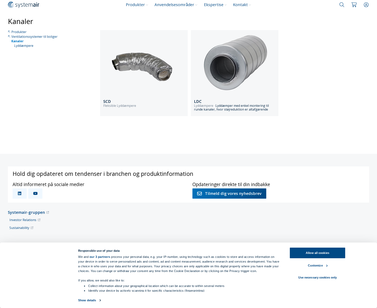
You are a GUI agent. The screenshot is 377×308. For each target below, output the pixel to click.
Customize (315, 265)
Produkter (135, 4)
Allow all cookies (317, 253)
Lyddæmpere (23, 46)
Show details (87, 300)
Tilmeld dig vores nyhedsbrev (233, 193)
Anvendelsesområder (174, 4)
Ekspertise (213, 4)
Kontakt (240, 4)
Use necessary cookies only (317, 277)
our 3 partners (100, 256)
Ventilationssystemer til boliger (34, 37)
